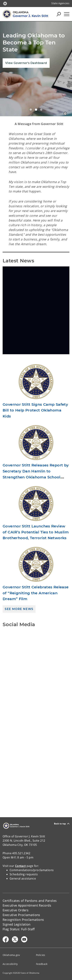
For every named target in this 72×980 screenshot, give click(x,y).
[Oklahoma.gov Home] (5, 3)
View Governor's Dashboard (26, 63)
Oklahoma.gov (11, 955)
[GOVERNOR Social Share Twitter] (15, 939)
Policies (40, 955)
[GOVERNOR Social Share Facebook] (6, 939)
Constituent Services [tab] (41, 109)
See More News (19, 609)
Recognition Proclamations (23, 919)
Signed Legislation (17, 924)
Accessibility (10, 964)
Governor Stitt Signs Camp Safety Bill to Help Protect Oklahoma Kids (35, 410)
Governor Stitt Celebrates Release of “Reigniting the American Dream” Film (36, 593)
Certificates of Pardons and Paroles (30, 901)
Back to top (60, 823)
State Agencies (60, 3)
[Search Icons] (58, 14)
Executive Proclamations (21, 915)
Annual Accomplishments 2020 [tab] (30, 109)
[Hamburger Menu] (66, 14)
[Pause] (65, 113)
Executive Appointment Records (27, 905)
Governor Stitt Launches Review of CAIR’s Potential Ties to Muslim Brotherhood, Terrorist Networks (36, 532)
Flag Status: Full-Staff (19, 929)
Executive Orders (15, 910)
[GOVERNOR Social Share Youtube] (24, 939)
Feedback (42, 964)
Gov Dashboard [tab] (36, 109)
